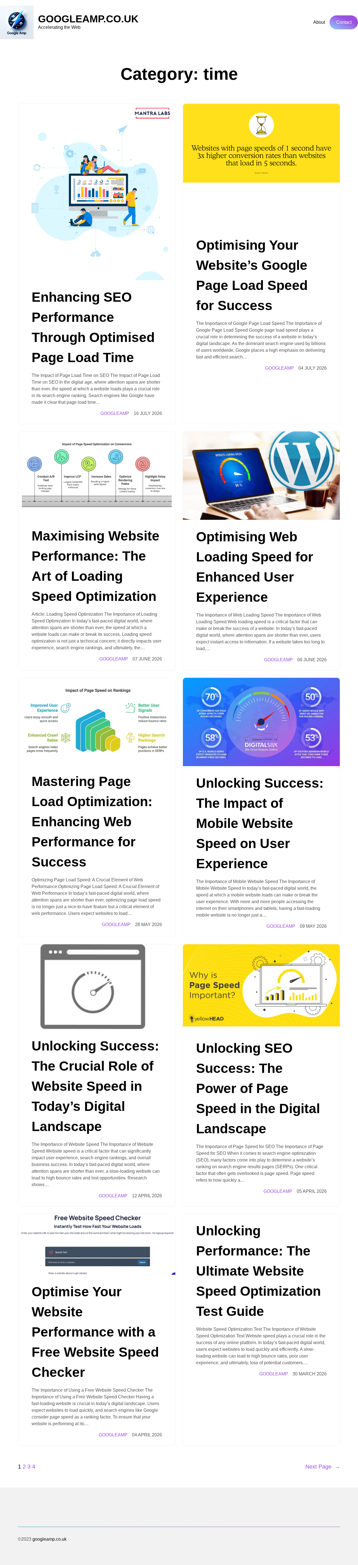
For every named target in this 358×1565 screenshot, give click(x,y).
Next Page (322, 1467)
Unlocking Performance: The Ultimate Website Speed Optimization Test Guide (258, 1271)
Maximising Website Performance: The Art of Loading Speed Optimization (95, 566)
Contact (344, 22)
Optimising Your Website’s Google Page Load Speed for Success (252, 275)
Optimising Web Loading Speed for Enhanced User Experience (254, 567)
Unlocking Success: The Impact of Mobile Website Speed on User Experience (260, 823)
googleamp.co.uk (88, 19)
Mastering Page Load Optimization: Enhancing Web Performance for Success (92, 821)
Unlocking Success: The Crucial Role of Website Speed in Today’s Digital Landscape (95, 1086)
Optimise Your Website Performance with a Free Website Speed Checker (95, 1332)
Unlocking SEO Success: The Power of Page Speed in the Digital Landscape (258, 1088)
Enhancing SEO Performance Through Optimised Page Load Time (93, 327)
